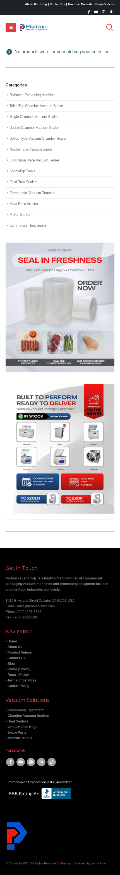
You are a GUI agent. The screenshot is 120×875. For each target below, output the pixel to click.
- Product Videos (19, 652)
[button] (11, 27)
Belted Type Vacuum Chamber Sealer (37, 138)
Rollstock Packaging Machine (31, 95)
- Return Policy (17, 674)
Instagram (31, 762)
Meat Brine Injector (23, 204)
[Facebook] (88, 11)
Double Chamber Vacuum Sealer (34, 127)
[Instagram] (103, 11)
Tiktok (51, 762)
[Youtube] (96, 11)
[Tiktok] (111, 11)
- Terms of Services (21, 680)
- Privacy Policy (18, 669)
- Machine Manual (19, 738)
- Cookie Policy (17, 686)
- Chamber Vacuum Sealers (27, 715)
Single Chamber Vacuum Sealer (33, 117)
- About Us (14, 647)
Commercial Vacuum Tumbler (31, 193)
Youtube (20, 762)
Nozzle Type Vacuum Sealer (30, 149)
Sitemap (65, 863)
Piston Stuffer (19, 214)
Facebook (10, 762)
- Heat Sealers (17, 721)
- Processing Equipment (25, 710)
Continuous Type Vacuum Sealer (34, 160)
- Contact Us (15, 658)
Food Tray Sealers (23, 182)
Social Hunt (99, 863)
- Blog (10, 663)
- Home (11, 641)
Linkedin (41, 762)
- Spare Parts (16, 732)
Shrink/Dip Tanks (22, 171)
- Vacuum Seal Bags (21, 727)
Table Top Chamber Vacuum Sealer (36, 106)
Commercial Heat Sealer (27, 225)
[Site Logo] (33, 27)
